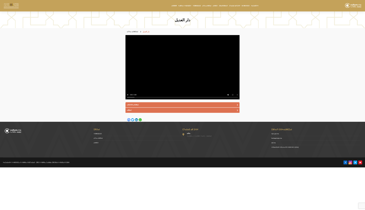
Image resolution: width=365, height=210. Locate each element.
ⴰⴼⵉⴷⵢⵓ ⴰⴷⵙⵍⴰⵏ (133, 105)
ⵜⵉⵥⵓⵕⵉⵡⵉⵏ (197, 5)
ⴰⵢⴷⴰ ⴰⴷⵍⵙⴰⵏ (206, 5)
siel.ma (273, 142)
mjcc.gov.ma (275, 133)
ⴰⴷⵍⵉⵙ (215, 5)
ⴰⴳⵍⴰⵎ (129, 110)
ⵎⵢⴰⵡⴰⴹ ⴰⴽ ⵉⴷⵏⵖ (234, 5)
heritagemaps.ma (276, 138)
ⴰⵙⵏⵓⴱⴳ (174, 5)
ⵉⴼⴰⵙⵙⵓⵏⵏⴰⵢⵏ (223, 5)
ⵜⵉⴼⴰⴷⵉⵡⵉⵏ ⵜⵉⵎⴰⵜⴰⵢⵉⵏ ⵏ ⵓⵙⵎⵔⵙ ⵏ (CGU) (285, 147)
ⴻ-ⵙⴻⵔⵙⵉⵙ (246, 5)
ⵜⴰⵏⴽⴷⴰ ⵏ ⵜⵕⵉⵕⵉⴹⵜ (184, 5)
